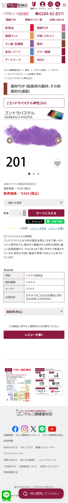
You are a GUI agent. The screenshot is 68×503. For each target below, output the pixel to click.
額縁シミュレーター (45, 447)
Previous (10, 140)
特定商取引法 (11, 472)
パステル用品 (40, 69)
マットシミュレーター (14, 453)
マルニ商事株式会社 (52, 435)
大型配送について (28, 466)
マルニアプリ (26, 447)
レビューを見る (38, 228)
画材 (27, 69)
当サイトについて (22, 486)
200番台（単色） (34, 73)
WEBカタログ (11, 447)
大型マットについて (49, 466)
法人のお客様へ (28, 459)
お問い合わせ (57, 19)
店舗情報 (8, 435)
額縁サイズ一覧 (33, 19)
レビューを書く (56, 228)
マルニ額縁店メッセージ (28, 435)
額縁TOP (11, 19)
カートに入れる (46, 213)
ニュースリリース (47, 459)
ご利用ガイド (10, 466)
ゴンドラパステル (15, 73)
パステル (54, 69)
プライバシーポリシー (44, 486)
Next (58, 140)
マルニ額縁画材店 (12, 69)
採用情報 (8, 440)
